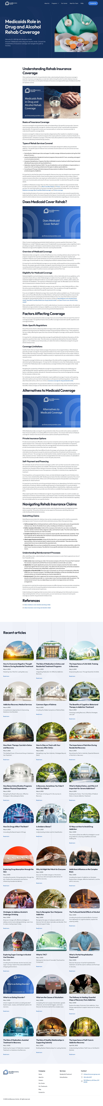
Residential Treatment (66, 1074)
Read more (6, 676)
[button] (55, 3)
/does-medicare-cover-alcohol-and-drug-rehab (37, 604)
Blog (40, 1089)
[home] (11, 3)
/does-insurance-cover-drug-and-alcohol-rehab (38, 607)
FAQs (82, 3)
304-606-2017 (88, 1077)
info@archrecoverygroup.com (92, 1074)
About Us (46, 3)
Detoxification (63, 1077)
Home (40, 1074)
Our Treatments (43, 1086)
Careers (41, 1080)
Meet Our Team (74, 3)
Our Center (64, 3)
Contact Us (93, 3)
